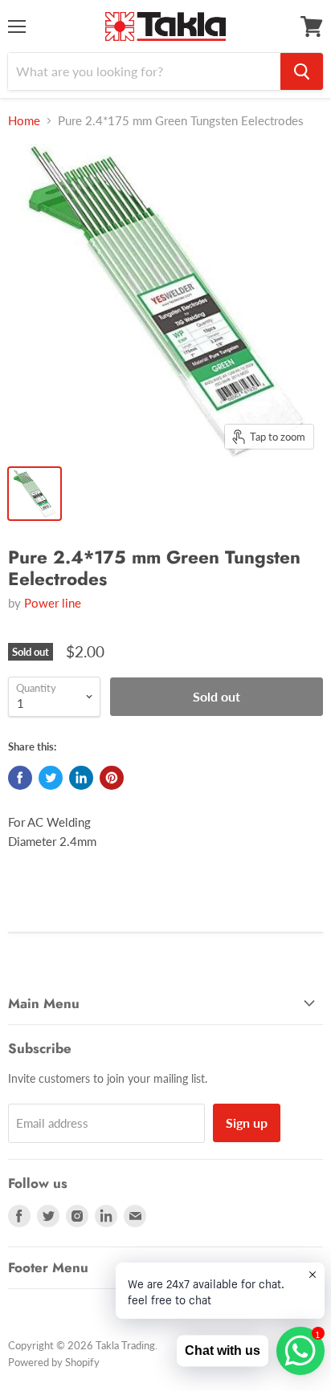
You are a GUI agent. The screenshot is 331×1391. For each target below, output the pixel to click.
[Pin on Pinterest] (112, 778)
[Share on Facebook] (20, 778)
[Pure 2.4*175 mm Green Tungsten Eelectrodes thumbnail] (34, 493)
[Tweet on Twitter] (51, 778)
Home (24, 121)
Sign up (247, 1122)
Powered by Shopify (54, 1362)
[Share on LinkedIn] (81, 778)
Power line (52, 603)
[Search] (301, 71)
